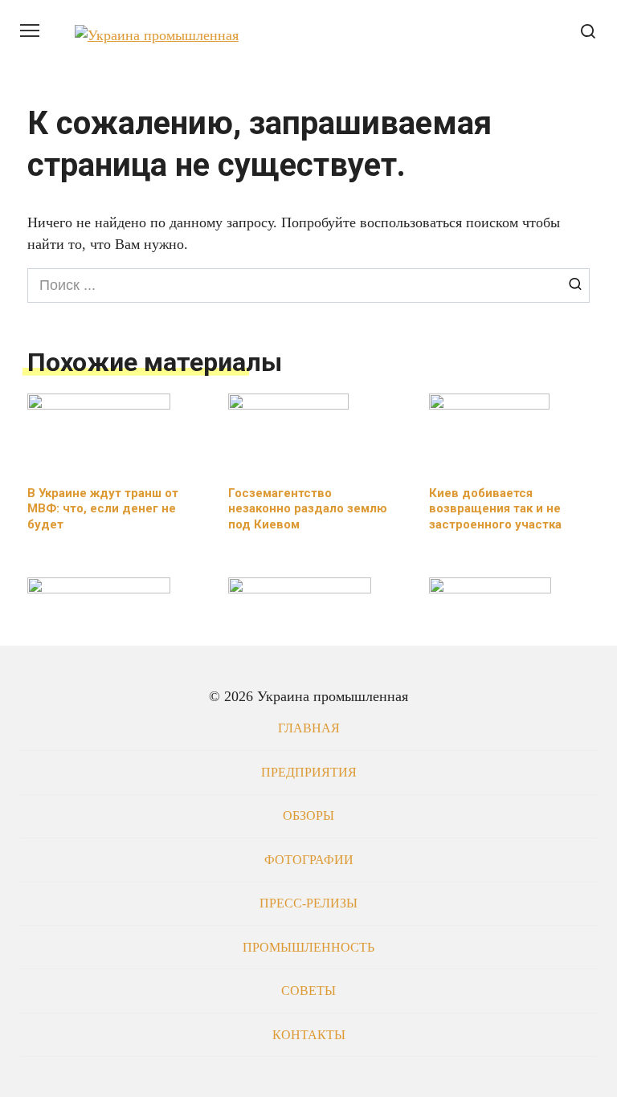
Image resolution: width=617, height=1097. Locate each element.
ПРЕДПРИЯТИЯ (309, 772)
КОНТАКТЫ (308, 1035)
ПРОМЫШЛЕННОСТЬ (308, 947)
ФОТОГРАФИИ (308, 860)
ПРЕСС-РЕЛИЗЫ (308, 903)
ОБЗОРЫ (308, 816)
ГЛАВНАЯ (309, 728)
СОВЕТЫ (308, 991)
